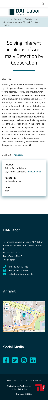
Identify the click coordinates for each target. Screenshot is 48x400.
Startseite (6, 19)
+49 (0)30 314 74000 (18, 266)
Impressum (11, 381)
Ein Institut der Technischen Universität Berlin (19, 387)
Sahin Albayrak (33, 171)
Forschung (17, 19)
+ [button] (7, 304)
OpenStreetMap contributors (35, 331)
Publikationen (30, 19)
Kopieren (18, 154)
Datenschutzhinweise (31, 381)
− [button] (7, 308)
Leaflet (22, 331)
